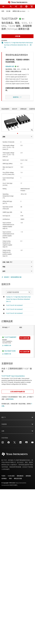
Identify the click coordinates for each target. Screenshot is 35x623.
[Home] (17, 2)
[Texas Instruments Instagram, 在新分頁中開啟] (2, 443)
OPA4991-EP (10, 66)
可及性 (3, 476)
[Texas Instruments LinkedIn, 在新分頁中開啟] (20, 443)
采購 (2, 431)
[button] (3, 6)
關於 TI (3, 417)
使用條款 (10, 399)
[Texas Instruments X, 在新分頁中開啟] (14, 443)
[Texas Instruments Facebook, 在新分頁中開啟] (8, 443)
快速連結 (4, 424)
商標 (10, 478)
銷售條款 (28, 476)
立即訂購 (17, 36)
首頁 (2, 11)
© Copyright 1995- (8, 483)
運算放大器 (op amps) (19, 11)
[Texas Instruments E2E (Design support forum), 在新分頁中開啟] (26, 443)
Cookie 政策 (11, 476)
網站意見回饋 (18, 478)
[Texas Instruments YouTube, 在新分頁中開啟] (32, 443)
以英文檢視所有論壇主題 (17, 391)
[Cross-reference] (16, 6)
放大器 (8, 11)
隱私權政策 (20, 476)
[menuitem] (10, 6)
